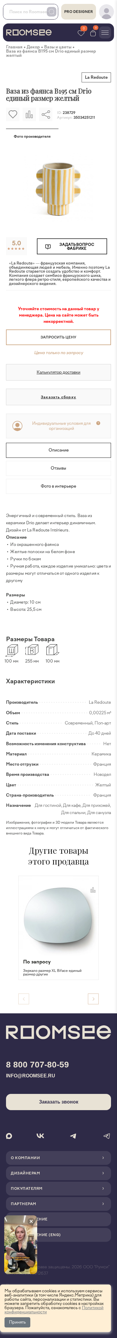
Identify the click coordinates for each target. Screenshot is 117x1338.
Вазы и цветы (57, 47)
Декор (33, 47)
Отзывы (58, 468)
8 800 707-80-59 (37, 1064)
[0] (93, 32)
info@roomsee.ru (30, 1075)
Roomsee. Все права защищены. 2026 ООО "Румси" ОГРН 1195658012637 (58, 1270)
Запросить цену (58, 337)
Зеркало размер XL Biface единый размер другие (52, 972)
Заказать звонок (58, 1101)
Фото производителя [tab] (32, 136)
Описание (59, 450)
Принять (17, 1322)
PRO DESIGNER (78, 12)
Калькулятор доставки (58, 372)
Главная (14, 47)
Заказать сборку (58, 397)
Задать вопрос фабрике (76, 246)
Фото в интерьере (58, 486)
